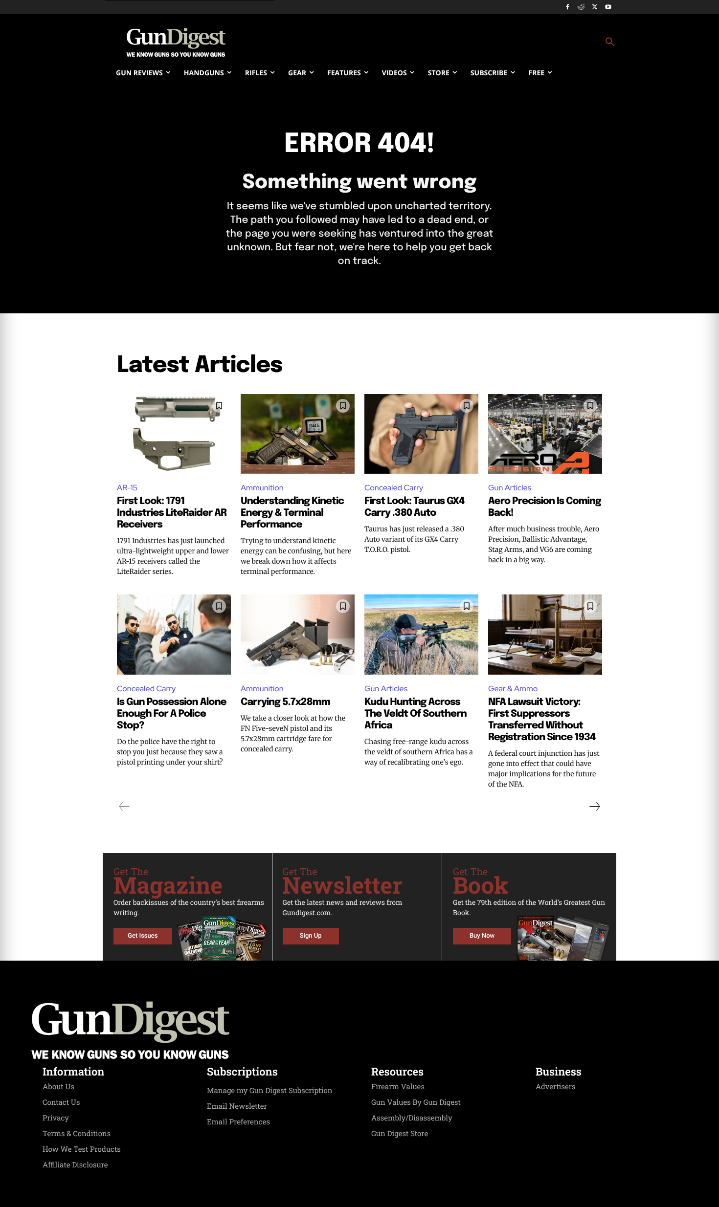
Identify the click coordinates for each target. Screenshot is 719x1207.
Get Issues (142, 936)
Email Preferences (238, 1122)
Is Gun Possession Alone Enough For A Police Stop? (171, 714)
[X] (594, 7)
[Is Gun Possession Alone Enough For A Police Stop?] (174, 634)
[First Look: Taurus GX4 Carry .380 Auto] (421, 434)
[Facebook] (567, 7)
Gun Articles (509, 488)
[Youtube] (608, 7)
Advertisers (556, 1087)
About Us (58, 1087)
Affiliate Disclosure (75, 1165)
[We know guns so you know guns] (176, 42)
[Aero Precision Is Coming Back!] (545, 434)
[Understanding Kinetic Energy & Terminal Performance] (298, 434)
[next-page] (594, 806)
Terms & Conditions (77, 1134)
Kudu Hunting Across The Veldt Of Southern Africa (415, 714)
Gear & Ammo (513, 688)
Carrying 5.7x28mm (285, 702)
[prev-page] (124, 806)
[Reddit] (581, 7)
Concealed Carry (393, 488)
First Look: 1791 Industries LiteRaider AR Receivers (171, 513)
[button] (438, 42)
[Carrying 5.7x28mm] (298, 634)
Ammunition (262, 488)
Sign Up (311, 936)
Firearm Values (398, 1087)
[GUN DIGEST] (359, 1030)
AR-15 (127, 488)
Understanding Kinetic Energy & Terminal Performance (292, 513)
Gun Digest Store (399, 1134)
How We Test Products (82, 1149)
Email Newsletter (237, 1106)
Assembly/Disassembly (411, 1118)
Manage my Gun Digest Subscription (270, 1091)
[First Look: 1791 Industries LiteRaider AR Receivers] (174, 434)
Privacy (56, 1118)
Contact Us (61, 1102)
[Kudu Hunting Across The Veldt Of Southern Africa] (421, 634)
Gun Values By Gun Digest (416, 1102)
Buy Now (482, 936)
